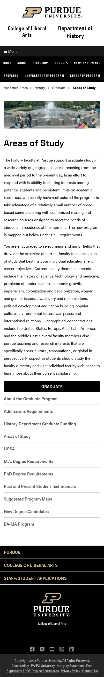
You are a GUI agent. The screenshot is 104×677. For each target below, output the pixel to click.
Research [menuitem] (11, 76)
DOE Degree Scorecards (41, 670)
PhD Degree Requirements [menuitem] (28, 474)
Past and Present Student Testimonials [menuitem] (40, 486)
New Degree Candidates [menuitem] (26, 511)
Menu (12, 51)
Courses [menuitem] (61, 63)
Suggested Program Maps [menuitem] (28, 499)
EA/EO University (43, 665)
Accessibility (20, 665)
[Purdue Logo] (52, 12)
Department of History (75, 32)
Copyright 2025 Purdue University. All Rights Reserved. (52, 660)
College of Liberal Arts (27, 31)
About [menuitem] (22, 63)
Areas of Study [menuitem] (17, 436)
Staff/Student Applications (35, 578)
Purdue (12, 552)
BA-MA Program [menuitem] (19, 524)
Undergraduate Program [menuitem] (44, 76)
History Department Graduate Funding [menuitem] (40, 423)
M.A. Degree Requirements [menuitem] (28, 461)
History (40, 87)
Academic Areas (16, 87)
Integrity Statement (70, 665)
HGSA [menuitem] (9, 449)
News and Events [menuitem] (87, 63)
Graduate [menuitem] (52, 386)
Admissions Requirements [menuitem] (28, 411)
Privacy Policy (70, 670)
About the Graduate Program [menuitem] (31, 398)
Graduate (59, 87)
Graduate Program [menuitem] (85, 76)
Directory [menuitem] (41, 63)
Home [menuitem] (7, 63)
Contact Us (90, 670)
